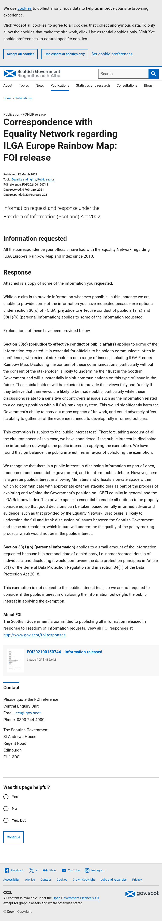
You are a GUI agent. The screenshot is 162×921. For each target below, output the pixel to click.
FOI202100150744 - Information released (64, 651)
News (40, 85)
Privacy (137, 879)
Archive (30, 879)
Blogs (148, 85)
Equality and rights (24, 179)
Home (7, 98)
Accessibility (11, 879)
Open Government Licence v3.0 (76, 898)
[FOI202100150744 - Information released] (15, 660)
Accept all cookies (20, 54)
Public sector (45, 179)
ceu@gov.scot (28, 713)
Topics (24, 85)
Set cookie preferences (112, 54)
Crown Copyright (84, 879)
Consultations (127, 85)
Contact (45, 879)
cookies (25, 8)
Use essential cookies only (65, 54)
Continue (13, 837)
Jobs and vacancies (114, 879)
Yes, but (19, 820)
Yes (15, 796)
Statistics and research (93, 85)
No (14, 808)
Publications (60, 85)
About (7, 85)
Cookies (62, 879)
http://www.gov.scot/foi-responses (34, 635)
